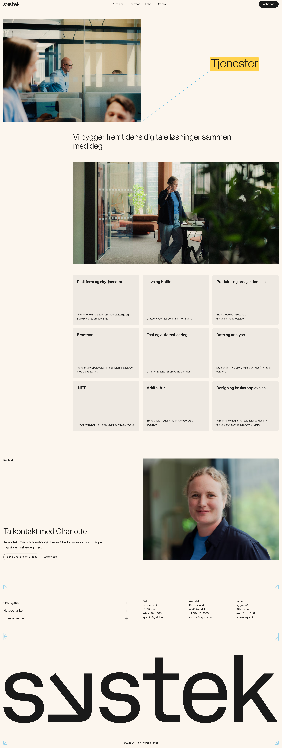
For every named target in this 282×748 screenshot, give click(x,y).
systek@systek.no (153, 617)
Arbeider (118, 4)
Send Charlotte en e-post (22, 557)
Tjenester (134, 4)
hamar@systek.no (246, 617)
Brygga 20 (242, 605)
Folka (148, 4)
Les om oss (50, 557)
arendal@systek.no (200, 617)
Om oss (161, 4)
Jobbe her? (268, 4)
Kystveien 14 (196, 605)
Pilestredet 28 (151, 605)
